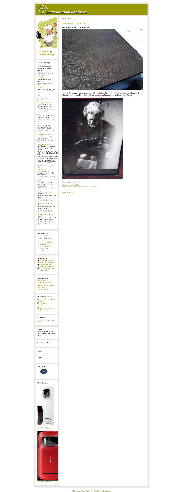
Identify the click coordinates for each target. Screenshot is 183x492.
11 (49, 242)
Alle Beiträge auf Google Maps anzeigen (47, 265)
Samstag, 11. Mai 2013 (73, 23)
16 (45, 244)
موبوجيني (40, 87)
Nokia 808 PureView (44, 428)
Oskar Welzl (44, 303)
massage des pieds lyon (45, 103)
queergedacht (42, 284)
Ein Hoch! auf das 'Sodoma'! (75, 27)
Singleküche (41, 169)
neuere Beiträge (68, 19)
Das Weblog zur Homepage (46, 53)
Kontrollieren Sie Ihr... (44, 135)
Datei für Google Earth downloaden (47, 269)
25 (49, 246)
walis (39, 65)
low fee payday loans (44, 192)
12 (51, 242)
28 (41, 248)
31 (47, 248)
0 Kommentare (67, 187)
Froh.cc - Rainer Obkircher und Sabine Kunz (46, 286)
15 (43, 244)
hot (38, 95)
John (39, 114)
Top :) (39, 181)
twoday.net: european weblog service (45, 309)
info (41, 306)
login (39, 322)
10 (47, 242)
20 (38, 246)
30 (45, 248)
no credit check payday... (45, 214)
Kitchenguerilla (42, 289)
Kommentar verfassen (80, 187)
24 (47, 246)
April (42, 250)
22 (43, 246)
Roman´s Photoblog (44, 282)
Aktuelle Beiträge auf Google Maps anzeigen (47, 261)
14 (41, 244)
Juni (47, 250)
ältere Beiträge (67, 192)
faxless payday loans (44, 203)
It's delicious (41, 78)
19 (51, 244)
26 (51, 246)
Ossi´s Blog (41, 280)
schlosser (65, 185)
